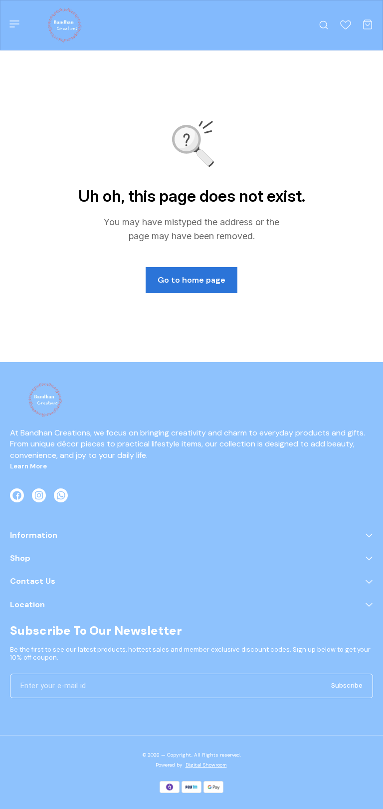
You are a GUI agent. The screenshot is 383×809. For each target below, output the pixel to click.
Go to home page (191, 280)
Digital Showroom (206, 765)
